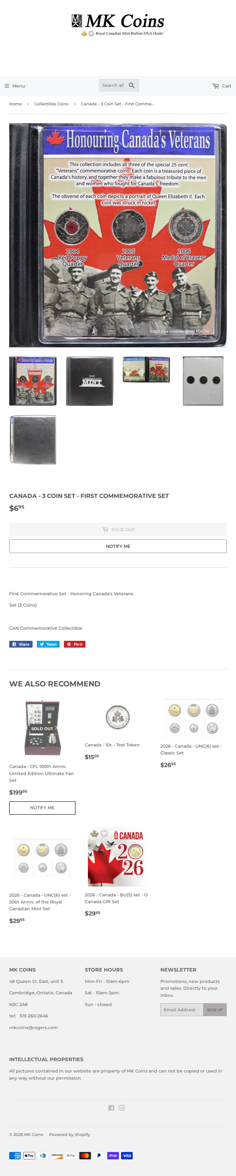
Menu (18, 86)
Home (15, 103)
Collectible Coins (51, 103)
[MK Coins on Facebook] (111, 1109)
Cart (226, 86)
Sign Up (215, 1010)
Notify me (118, 546)
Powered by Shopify (69, 1134)
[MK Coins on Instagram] (122, 1109)
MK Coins (33, 1134)
